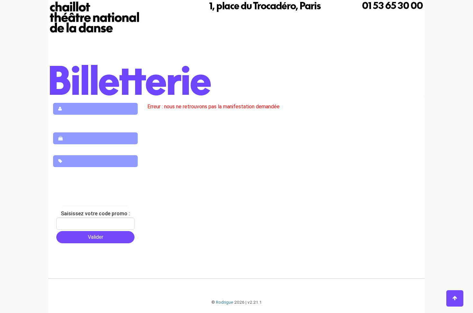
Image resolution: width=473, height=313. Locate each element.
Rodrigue (224, 302)
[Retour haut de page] (454, 298)
